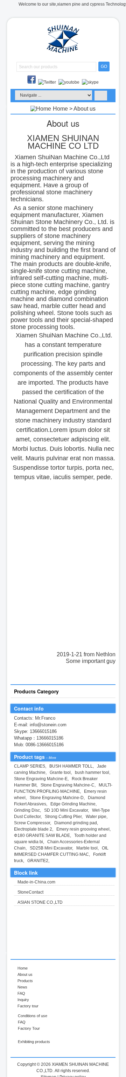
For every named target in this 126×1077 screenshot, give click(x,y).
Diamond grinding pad (75, 822)
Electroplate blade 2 (33, 829)
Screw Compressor (32, 822)
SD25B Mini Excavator (51, 848)
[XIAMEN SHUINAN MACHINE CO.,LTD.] (63, 52)
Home (60, 109)
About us (25, 974)
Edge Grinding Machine (73, 804)
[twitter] (47, 82)
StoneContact (30, 892)
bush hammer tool (92, 772)
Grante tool (60, 772)
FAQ (21, 993)
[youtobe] (69, 82)
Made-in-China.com (36, 882)
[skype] (90, 82)
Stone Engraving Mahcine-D (57, 797)
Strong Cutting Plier (63, 816)
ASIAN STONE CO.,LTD (40, 902)
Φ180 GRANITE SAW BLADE (42, 835)
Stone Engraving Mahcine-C (67, 785)
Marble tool (87, 848)
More (52, 757)
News (22, 987)
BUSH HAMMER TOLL (71, 766)
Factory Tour (29, 1028)
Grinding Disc (27, 810)
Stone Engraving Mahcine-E (41, 778)
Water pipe (96, 816)
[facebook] (32, 82)
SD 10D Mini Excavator (66, 810)
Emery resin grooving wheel (83, 829)
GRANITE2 (37, 860)
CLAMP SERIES (29, 766)
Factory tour (28, 1006)
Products (25, 981)
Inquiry (23, 1000)
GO (104, 66)
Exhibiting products (34, 1042)
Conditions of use (32, 1016)
